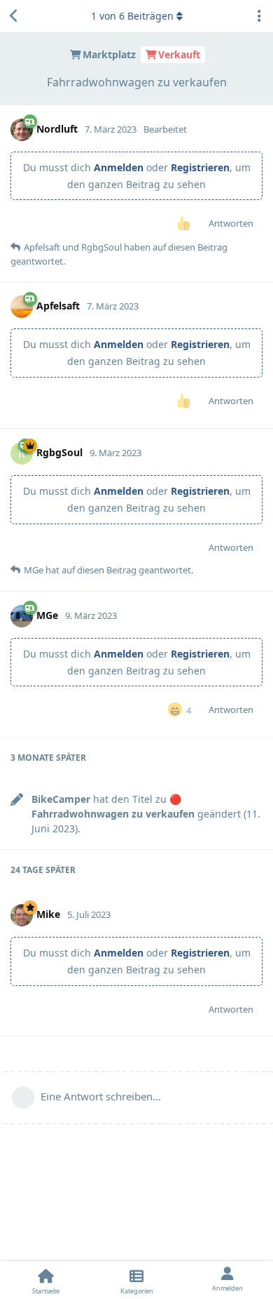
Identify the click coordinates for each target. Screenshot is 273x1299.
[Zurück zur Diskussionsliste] (14, 16)
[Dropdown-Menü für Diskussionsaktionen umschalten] (259, 16)
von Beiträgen (132, 15)
